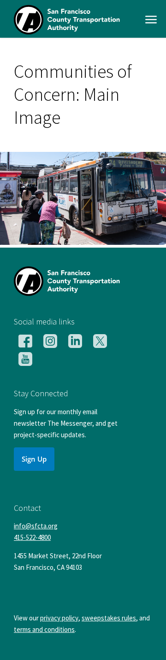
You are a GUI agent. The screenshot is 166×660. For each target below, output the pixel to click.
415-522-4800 (32, 537)
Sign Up (34, 458)
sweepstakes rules (109, 618)
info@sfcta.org (36, 525)
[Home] (67, 31)
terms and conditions (44, 629)
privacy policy (59, 618)
